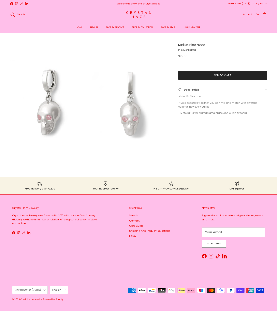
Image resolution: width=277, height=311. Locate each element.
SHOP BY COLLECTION (142, 27)
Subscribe (214, 243)
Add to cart (223, 75)
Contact (134, 220)
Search (133, 215)
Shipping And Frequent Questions (149, 231)
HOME (79, 27)
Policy (132, 236)
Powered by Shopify (53, 299)
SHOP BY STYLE (168, 27)
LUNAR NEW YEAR (192, 27)
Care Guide (136, 225)
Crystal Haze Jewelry (31, 299)
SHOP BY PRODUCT (115, 27)
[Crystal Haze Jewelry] (138, 14)
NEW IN (94, 27)
